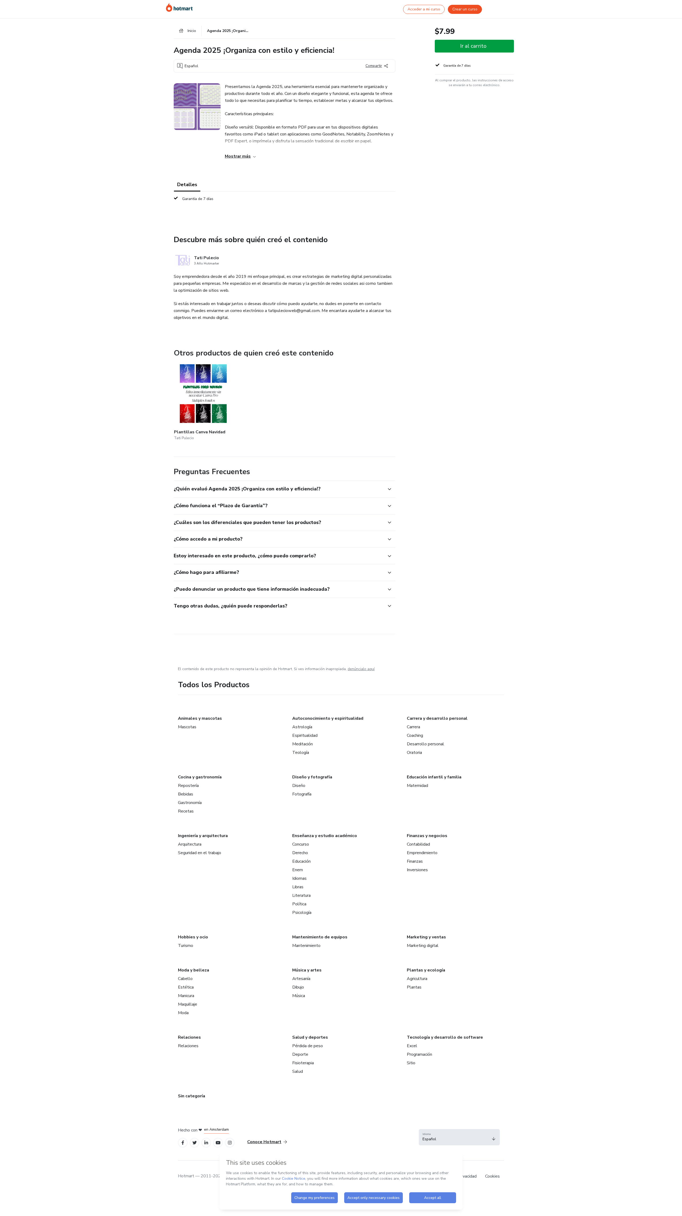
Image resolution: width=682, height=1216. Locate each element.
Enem (297, 870)
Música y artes (307, 970)
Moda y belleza (193, 970)
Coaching (415, 735)
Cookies (492, 1176)
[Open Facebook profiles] (182, 1142)
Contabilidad (418, 844)
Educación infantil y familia (434, 777)
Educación (301, 861)
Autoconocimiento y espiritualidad (327, 718)
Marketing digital (423, 946)
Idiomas (299, 878)
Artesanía (301, 979)
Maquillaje (187, 1004)
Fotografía (301, 794)
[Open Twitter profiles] (194, 1142)
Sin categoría (191, 1096)
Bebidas (185, 794)
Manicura (186, 996)
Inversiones (417, 870)
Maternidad (417, 786)
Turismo (185, 946)
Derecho (300, 853)
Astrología (302, 727)
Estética (186, 987)
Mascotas (187, 727)
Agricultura (417, 979)
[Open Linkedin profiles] (206, 1142)
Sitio (411, 1063)
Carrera (413, 727)
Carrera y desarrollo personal (437, 718)
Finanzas (415, 861)
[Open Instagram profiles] (230, 1142)
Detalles (187, 184)
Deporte (300, 1054)
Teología (300, 752)
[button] (279, 489)
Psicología (301, 912)
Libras (297, 887)
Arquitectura (189, 844)
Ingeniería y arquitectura (203, 836)
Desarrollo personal (425, 744)
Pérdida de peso (307, 1046)
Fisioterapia (303, 1063)
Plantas (414, 987)
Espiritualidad (305, 735)
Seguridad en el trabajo (199, 853)
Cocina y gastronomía (200, 777)
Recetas (186, 811)
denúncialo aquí (361, 668)
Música (298, 996)
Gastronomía (190, 803)
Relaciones (189, 1037)
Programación (419, 1054)
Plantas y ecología (426, 970)
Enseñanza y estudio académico (324, 836)
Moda (183, 1013)
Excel (412, 1046)
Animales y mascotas (200, 718)
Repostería (188, 786)
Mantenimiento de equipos (319, 937)
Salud (297, 1071)
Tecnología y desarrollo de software (445, 1037)
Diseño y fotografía (312, 777)
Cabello (185, 979)
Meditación (302, 744)
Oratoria (414, 752)
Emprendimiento (422, 853)
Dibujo (298, 987)
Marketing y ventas (426, 937)
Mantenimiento (306, 946)
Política (299, 904)
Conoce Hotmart (264, 1142)
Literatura (301, 895)
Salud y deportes (310, 1037)
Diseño (298, 786)
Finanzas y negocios (427, 836)
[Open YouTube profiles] (218, 1142)
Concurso (300, 844)
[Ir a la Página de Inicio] (179, 7)
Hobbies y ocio (193, 937)
